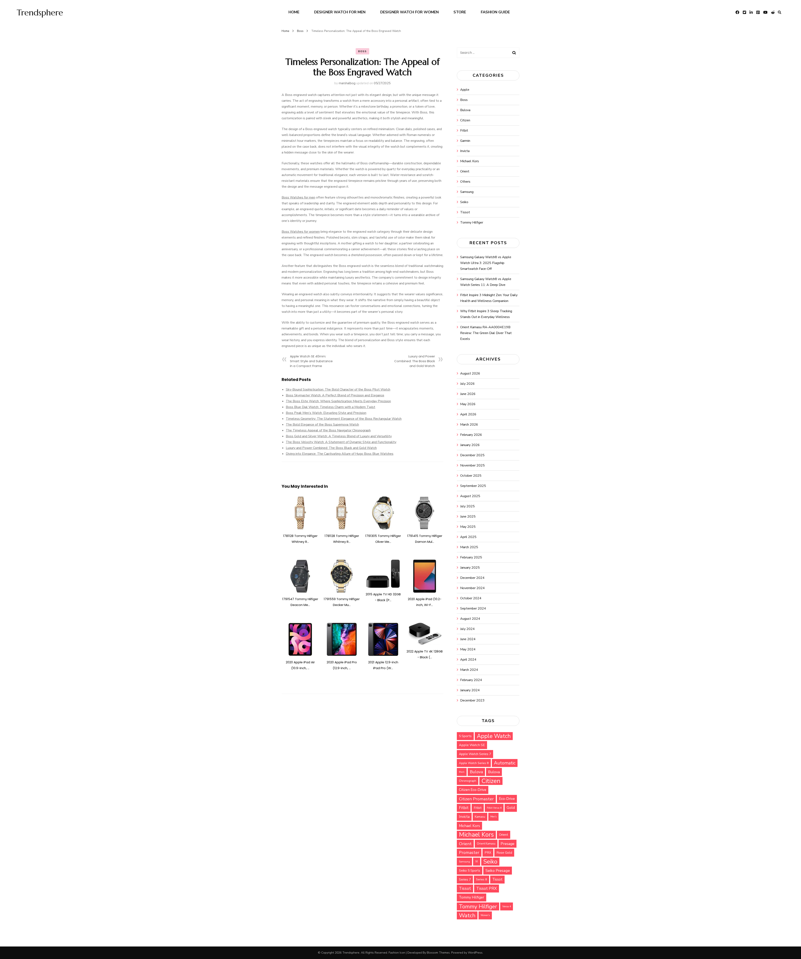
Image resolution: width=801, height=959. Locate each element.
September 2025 (473, 486)
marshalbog (347, 83)
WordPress (475, 953)
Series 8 (481, 879)
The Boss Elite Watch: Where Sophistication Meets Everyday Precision (338, 401)
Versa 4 (506, 906)
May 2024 (468, 649)
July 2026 (467, 383)
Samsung (467, 192)
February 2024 (471, 680)
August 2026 (470, 373)
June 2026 (468, 394)
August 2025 (470, 496)
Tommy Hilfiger (471, 222)
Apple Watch (494, 736)
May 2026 (468, 404)
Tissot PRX (486, 888)
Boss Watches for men (298, 197)
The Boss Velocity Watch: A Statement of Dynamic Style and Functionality (341, 442)
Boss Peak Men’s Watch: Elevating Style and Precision (326, 413)
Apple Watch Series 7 (475, 754)
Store (459, 12)
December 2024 (472, 578)
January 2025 (470, 567)
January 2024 (470, 690)
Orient (464, 171)
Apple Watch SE (472, 745)
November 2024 (472, 588)
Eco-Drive (507, 798)
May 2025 (468, 526)
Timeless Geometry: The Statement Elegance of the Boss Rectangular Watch (344, 418)
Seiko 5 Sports (469, 871)
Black (462, 771)
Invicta (465, 151)
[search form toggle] (779, 12)
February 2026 (471, 434)
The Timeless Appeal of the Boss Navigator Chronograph (328, 430)
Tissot (465, 212)
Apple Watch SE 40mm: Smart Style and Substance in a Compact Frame (311, 361)
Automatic (504, 763)
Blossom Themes (438, 953)
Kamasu (480, 817)
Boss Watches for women (301, 231)
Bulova (465, 110)
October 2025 (470, 475)
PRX (488, 853)
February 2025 (471, 557)
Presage (507, 843)
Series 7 (465, 879)
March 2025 (469, 547)
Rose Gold (504, 852)
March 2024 (469, 669)
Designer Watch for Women (409, 12)
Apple (464, 89)
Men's (493, 816)
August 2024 (470, 618)
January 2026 (470, 445)
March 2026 (469, 424)
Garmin (465, 140)
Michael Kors (469, 161)
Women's (485, 915)
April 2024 (468, 659)
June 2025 (468, 516)
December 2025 (472, 455)
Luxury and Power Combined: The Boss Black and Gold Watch (414, 361)
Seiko (464, 202)
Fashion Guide (495, 12)
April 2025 (468, 537)
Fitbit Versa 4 (494, 807)
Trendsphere (40, 12)
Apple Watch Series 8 (474, 763)
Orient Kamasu (486, 844)
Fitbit (464, 130)
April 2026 (468, 414)
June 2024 (468, 639)
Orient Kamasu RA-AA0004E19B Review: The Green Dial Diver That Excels (486, 333)
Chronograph (467, 781)
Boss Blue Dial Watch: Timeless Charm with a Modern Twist (330, 407)
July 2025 (467, 506)
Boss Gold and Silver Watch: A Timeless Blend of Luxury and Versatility (339, 436)
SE (476, 861)
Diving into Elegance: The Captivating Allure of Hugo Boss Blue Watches (339, 453)
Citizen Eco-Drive (472, 789)
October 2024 (470, 598)
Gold (511, 807)
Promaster (469, 852)
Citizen (465, 120)
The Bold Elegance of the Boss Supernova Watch (322, 424)
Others (465, 181)
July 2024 (467, 629)
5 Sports (465, 736)
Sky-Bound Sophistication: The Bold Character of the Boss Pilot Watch (338, 389)
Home (293, 12)
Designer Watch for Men (339, 12)
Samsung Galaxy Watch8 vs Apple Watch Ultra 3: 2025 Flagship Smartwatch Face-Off (485, 263)
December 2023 (472, 700)
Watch (467, 915)
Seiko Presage (497, 870)
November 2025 (472, 465)
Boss (362, 51)
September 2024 (473, 608)
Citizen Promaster (476, 799)
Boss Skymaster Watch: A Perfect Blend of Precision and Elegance (335, 395)
